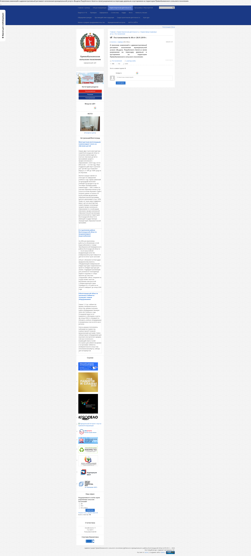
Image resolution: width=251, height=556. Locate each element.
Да (82, 504)
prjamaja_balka (131, 61)
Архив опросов (93, 513)
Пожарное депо (90, 133)
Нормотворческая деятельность (128, 32)
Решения (90, 94)
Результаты (82, 513)
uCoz (146, 552)
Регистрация (166, 27)
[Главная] (90, 52)
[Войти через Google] (137, 73)
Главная (112, 32)
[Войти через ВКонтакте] (127, 73)
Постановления (120, 34)
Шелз (163, 552)
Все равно (84, 508)
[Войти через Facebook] (130, 73)
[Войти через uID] (123, 73)
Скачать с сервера (117, 42)
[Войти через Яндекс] (133, 73)
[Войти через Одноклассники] (140, 73)
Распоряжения (90, 98)
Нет (82, 506)
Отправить (120, 83)
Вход (173, 27)
